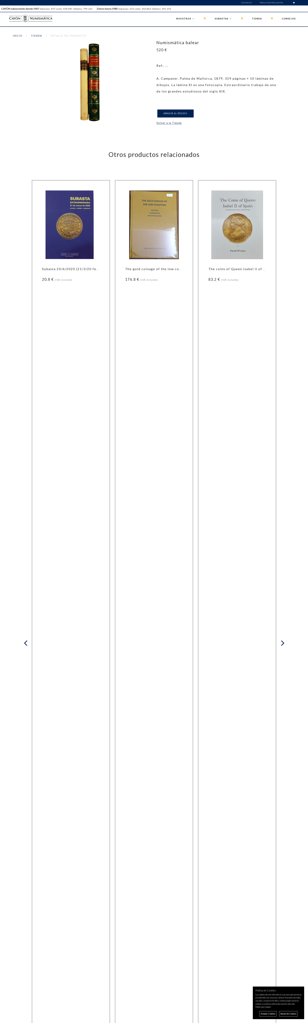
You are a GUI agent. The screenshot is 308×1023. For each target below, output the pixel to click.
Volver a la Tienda (169, 122)
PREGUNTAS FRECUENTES (271, 2)
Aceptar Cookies (268, 1013)
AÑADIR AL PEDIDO (175, 113)
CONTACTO (246, 2)
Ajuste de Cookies (288, 1013)
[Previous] (26, 643)
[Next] (282, 643)
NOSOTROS (184, 18)
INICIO (17, 35)
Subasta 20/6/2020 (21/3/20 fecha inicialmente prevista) (91, 269)
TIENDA (257, 18)
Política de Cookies (263, 1007)
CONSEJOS (289, 18)
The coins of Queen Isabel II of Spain (240, 269)
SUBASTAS (222, 18)
